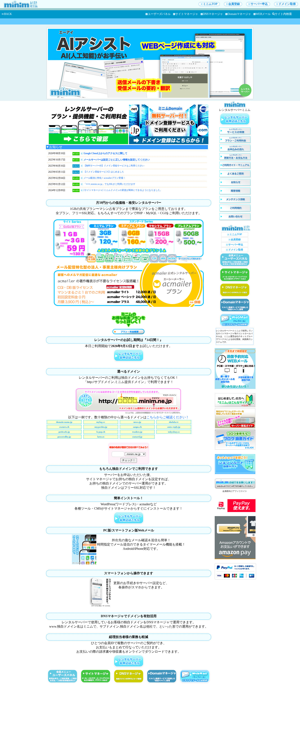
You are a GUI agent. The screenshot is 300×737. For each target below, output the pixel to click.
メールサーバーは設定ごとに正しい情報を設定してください (117, 159)
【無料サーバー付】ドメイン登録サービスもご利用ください (114, 165)
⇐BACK (7, 14)
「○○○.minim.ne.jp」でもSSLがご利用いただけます (109, 184)
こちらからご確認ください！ (168, 417)
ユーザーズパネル (159, 14)
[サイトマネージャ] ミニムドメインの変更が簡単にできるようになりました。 (123, 190)
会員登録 (234, 4)
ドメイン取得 (287, 4)
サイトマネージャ (186, 14)
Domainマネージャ (239, 14)
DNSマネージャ (213, 14)
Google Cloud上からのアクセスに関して (105, 153)
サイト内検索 (283, 14)
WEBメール (263, 14)
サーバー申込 (259, 4)
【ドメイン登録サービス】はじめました (104, 171)
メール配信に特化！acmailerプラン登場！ (104, 178)
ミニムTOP (210, 4)
